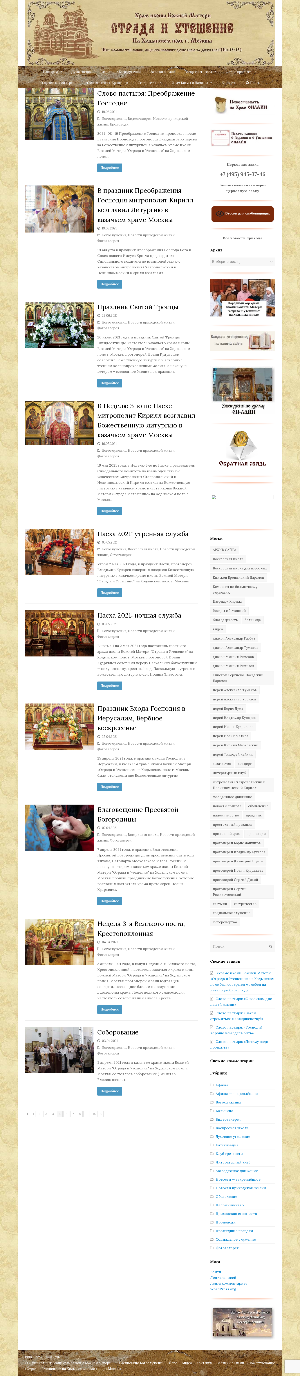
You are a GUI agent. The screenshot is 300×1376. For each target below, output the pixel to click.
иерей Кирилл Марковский (235, 745)
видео (218, 629)
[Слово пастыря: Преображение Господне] (59, 114)
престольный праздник (232, 824)
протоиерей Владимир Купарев (239, 852)
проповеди (256, 834)
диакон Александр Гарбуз (234, 638)
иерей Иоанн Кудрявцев (233, 727)
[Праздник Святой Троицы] (59, 325)
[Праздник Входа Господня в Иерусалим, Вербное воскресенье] (59, 726)
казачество (222, 764)
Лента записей (223, 1277)
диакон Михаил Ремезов (233, 657)
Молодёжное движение (237, 1171)
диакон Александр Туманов (235, 647)
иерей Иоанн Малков (230, 736)
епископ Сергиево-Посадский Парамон (238, 678)
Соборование (118, 1032)
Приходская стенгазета (236, 1213)
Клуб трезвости (229, 1153)
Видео (187, 1363)
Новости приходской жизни (151, 235)
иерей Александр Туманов (235, 690)
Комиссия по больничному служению (235, 589)
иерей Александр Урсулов (234, 699)
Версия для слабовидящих (247, 213)
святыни (220, 904)
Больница (224, 1111)
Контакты (204, 1363)
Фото (173, 1363)
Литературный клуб (233, 1162)
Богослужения (114, 118)
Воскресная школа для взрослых (240, 568)
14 (95, 1114)
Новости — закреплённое (238, 1179)
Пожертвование (261, 1363)
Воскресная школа (143, 549)
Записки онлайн (230, 1363)
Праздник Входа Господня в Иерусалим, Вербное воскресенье (141, 718)
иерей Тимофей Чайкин (233, 754)
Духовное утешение (233, 1136)
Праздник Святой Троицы (138, 307)
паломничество (226, 815)
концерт (245, 764)
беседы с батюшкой (229, 611)
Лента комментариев (229, 1283)
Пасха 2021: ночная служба (139, 615)
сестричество (245, 904)
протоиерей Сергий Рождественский (229, 892)
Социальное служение (236, 1239)
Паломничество (230, 1205)
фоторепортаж (225, 922)
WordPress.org (223, 1289)
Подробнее (110, 167)
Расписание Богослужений (141, 1363)
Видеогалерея (140, 118)
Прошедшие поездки (234, 1231)
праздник (254, 815)
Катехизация (227, 1145)
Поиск (254, 82)
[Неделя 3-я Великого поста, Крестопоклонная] (59, 942)
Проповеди (119, 124)
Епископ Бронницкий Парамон (238, 577)
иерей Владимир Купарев (234, 718)
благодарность (225, 620)
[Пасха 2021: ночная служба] (59, 633)
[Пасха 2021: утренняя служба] (59, 552)
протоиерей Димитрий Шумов (238, 861)
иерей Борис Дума (228, 708)
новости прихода (227, 806)
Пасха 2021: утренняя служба (142, 533)
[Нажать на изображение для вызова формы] (243, 466)
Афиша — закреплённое (237, 1093)
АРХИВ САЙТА (224, 550)
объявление (258, 806)
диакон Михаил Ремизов (233, 666)
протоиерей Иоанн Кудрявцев (238, 870)
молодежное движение (232, 797)
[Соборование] (59, 1050)
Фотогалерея (108, 241)
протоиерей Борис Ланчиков (237, 843)
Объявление (226, 1196)
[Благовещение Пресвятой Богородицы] (59, 828)
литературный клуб (229, 773)
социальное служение (231, 913)
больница (252, 620)
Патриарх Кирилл (227, 601)
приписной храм (226, 834)
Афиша (222, 1085)
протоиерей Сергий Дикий (235, 880)
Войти (215, 1272)
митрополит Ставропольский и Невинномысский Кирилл (239, 785)
